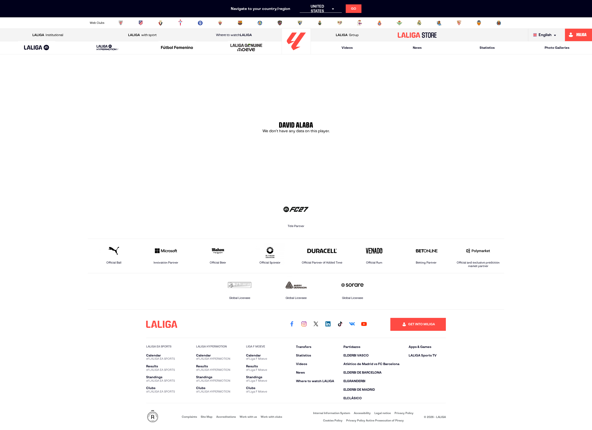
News (417, 47)
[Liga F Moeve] (177, 48)
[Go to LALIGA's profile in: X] (316, 324)
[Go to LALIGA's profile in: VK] (352, 324)
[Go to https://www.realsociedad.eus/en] (439, 22)
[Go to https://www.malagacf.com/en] (299, 22)
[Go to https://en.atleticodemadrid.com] (140, 22)
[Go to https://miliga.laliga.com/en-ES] (578, 35)
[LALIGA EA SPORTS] (36, 48)
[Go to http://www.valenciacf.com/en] (478, 22)
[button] (36, 47)
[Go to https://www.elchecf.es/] (220, 22)
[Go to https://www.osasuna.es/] (160, 22)
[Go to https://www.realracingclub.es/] (319, 22)
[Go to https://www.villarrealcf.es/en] (498, 22)
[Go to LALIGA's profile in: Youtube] (364, 324)
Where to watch (234, 35)
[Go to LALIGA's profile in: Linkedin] (328, 324)
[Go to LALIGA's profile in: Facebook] (292, 324)
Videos (347, 47)
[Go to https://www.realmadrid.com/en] (419, 22)
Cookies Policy (332, 420)
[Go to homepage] (296, 52)
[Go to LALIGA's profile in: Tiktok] (340, 324)
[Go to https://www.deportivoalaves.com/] (200, 22)
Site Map (207, 416)
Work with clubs (271, 416)
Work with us (248, 416)
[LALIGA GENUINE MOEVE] (246, 48)
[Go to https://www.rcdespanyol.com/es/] (379, 22)
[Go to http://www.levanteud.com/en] (279, 22)
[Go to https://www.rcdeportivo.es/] (359, 22)
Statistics (487, 47)
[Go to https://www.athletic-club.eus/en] (120, 22)
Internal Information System (331, 413)
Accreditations (226, 416)
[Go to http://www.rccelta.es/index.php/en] (180, 22)
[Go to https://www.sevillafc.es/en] (459, 22)
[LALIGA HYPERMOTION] (107, 48)
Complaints (189, 416)
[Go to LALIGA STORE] (417, 35)
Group (347, 35)
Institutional (47, 35)
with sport (142, 35)
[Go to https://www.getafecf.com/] (259, 22)
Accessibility (362, 413)
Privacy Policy (404, 413)
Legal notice (382, 413)
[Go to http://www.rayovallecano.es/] (339, 22)
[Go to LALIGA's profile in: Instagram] (304, 324)
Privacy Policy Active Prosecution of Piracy (375, 420)
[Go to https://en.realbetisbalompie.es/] (399, 22)
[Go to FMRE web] (152, 416)
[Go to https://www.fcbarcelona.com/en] (240, 22)
